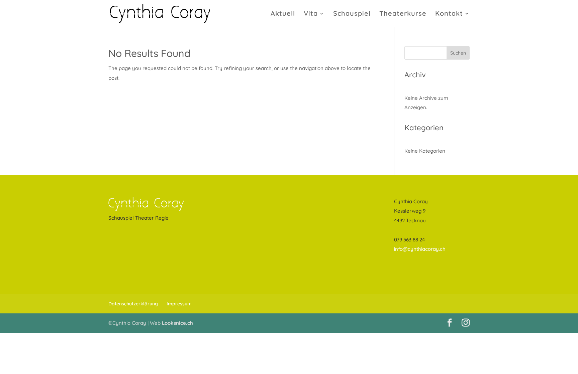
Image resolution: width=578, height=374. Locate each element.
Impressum (179, 304)
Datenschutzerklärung (133, 304)
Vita (311, 14)
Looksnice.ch (177, 323)
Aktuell (283, 14)
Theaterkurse (402, 14)
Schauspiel (352, 14)
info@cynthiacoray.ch (420, 249)
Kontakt (449, 14)
